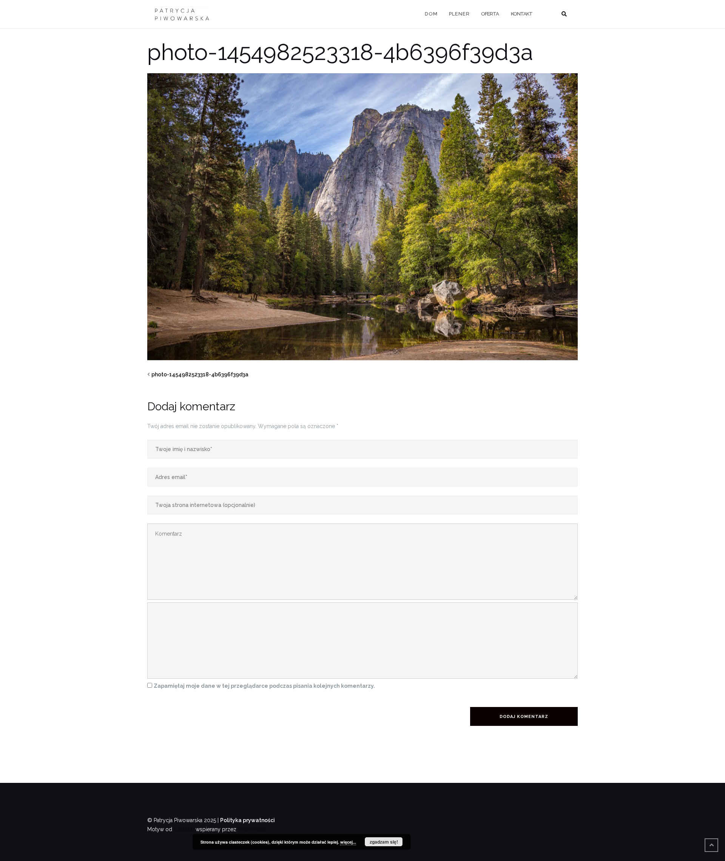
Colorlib (184, 829)
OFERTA (490, 14)
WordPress (252, 829)
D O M (431, 14)
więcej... (348, 842)
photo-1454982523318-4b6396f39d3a (199, 374)
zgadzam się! (384, 841)
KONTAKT (521, 14)
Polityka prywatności (247, 820)
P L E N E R (459, 14)
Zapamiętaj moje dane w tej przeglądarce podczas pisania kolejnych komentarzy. (264, 686)
